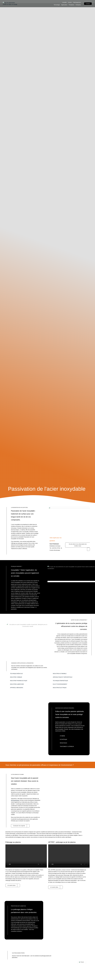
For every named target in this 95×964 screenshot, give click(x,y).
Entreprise (78, 4)
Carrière (70, 2)
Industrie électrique (59, 687)
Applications (64, 4)
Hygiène (62, 736)
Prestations (71, 4)
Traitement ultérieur (67, 746)
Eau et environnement (60, 684)
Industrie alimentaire (17, 684)
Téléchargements (77, 2)
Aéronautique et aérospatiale (62, 677)
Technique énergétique (60, 680)
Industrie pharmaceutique (18, 680)
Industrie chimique (16, 677)
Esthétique (63, 739)
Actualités (64, 2)
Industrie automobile (59, 673)
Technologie (57, 4)
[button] (27, 673)
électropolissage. (15, 800)
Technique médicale (16, 673)
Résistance (63, 743)
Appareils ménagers (16, 687)
